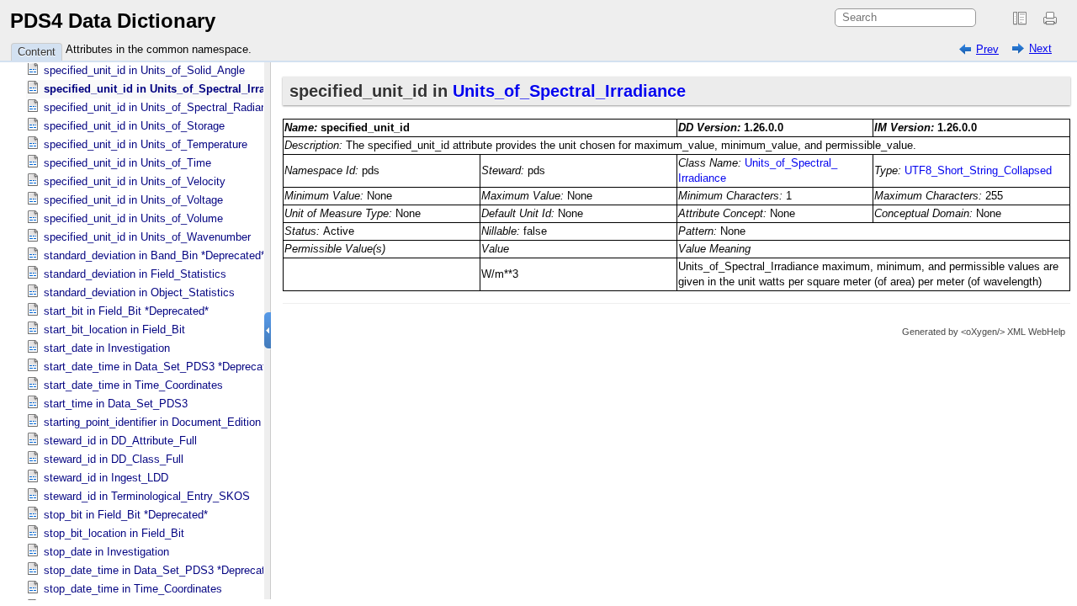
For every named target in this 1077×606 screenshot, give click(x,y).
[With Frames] (1020, 18)
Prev (987, 49)
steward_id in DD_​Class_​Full (113, 459)
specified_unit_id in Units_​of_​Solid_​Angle (144, 70)
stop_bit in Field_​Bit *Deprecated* (126, 514)
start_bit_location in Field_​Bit (114, 329)
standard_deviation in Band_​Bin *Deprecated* (154, 255)
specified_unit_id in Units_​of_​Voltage (133, 200)
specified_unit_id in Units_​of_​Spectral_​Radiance (161, 107)
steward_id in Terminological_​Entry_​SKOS (147, 496)
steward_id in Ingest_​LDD (106, 477)
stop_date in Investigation (106, 551)
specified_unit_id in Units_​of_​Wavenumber (147, 237)
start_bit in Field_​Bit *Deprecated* (126, 311)
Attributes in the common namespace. (159, 49)
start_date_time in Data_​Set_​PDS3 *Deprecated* (163, 366)
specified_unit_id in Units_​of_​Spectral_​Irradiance (172, 88)
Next (1040, 48)
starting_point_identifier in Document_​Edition (152, 422)
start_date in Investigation (107, 348)
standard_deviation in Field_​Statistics (135, 274)
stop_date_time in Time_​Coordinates (133, 588)
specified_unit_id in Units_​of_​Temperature (145, 144)
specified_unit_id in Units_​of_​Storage (134, 126)
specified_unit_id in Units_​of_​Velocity (134, 181)
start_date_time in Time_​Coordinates (133, 385)
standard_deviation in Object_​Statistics (139, 292)
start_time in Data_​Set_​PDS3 (116, 403)
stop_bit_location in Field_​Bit (114, 533)
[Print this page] (1052, 18)
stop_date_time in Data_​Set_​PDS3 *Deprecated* (162, 570)
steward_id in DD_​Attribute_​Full (120, 440)
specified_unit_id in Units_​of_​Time (127, 163)
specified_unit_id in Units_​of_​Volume (133, 218)
